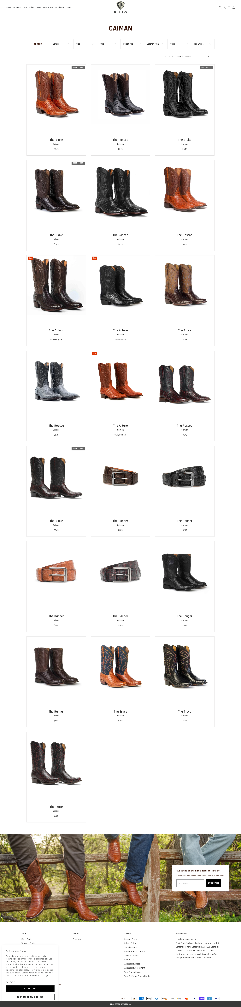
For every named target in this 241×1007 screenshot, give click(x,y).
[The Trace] (184, 285)
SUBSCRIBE (213, 883)
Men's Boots (26, 939)
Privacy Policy (130, 943)
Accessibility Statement (134, 968)
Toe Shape (199, 44)
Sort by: (184, 56)
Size (78, 44)
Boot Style (128, 44)
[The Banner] (120, 475)
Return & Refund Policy (134, 951)
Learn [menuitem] (69, 7)
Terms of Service (131, 955)
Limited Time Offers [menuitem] (44, 7)
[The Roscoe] (120, 94)
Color (172, 44)
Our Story (77, 939)
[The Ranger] (184, 571)
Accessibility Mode (132, 964)
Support (128, 933)
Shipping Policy (130, 947)
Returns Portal (130, 939)
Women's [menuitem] (17, 7)
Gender (56, 44)
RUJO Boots (181, 933)
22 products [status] (169, 56)
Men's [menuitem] (8, 7)
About (76, 933)
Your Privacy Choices (133, 972)
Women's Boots (28, 943)
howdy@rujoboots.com (186, 939)
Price (102, 44)
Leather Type (153, 44)
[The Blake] (56, 94)
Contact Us (129, 959)
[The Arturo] (56, 285)
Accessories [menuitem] (29, 7)
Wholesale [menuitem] (59, 7)
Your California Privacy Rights (137, 976)
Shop (23, 933)
